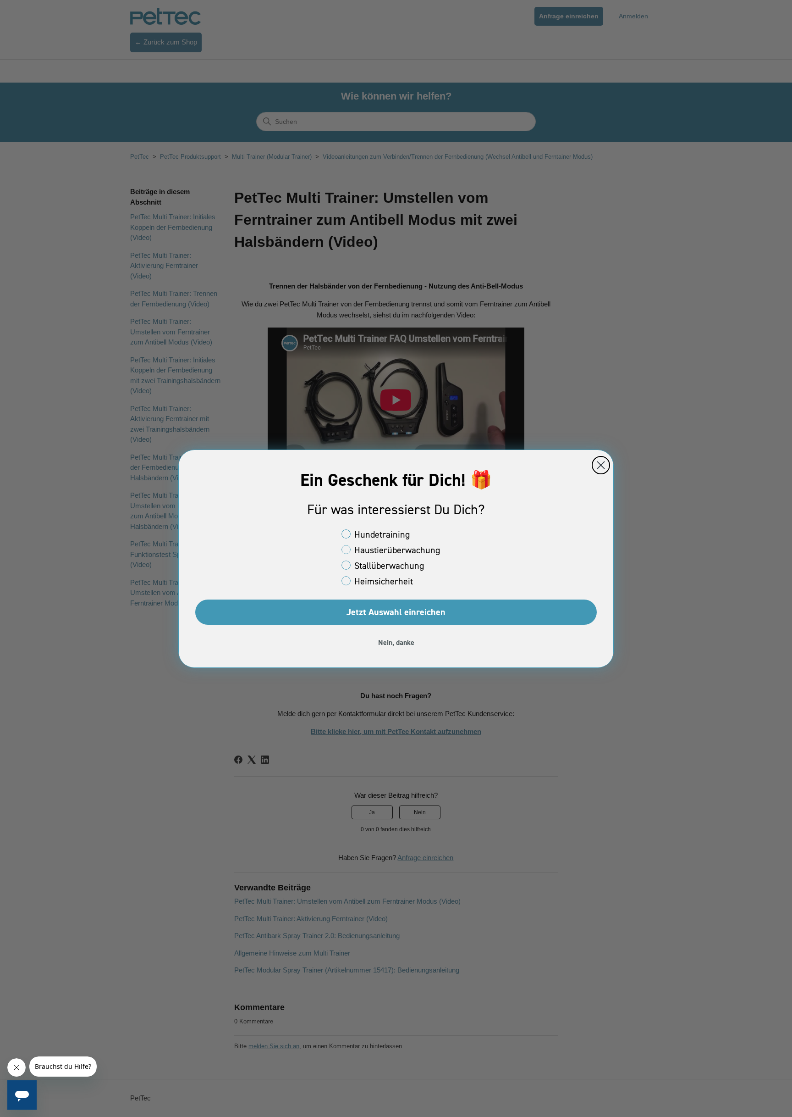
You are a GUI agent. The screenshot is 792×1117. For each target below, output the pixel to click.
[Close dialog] (601, 465)
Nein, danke (396, 642)
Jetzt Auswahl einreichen (396, 612)
